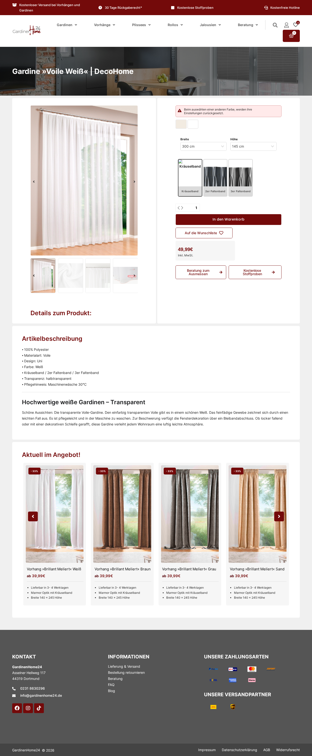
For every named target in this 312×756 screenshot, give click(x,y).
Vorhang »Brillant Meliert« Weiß (54, 569)
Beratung (245, 25)
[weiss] (84, 180)
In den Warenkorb (228, 219)
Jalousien (208, 25)
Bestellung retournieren (126, 672)
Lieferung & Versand (124, 666)
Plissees (139, 25)
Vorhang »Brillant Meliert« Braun (123, 569)
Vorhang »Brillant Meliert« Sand (257, 569)
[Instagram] (28, 708)
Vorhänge (102, 25)
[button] (34, 181)
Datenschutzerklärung (239, 750)
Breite (184, 139)
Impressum (207, 750)
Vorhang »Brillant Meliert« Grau (189, 569)
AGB (266, 750)
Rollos (173, 25)
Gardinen (64, 25)
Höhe (234, 139)
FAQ (111, 685)
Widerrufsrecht (288, 750)
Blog (111, 691)
